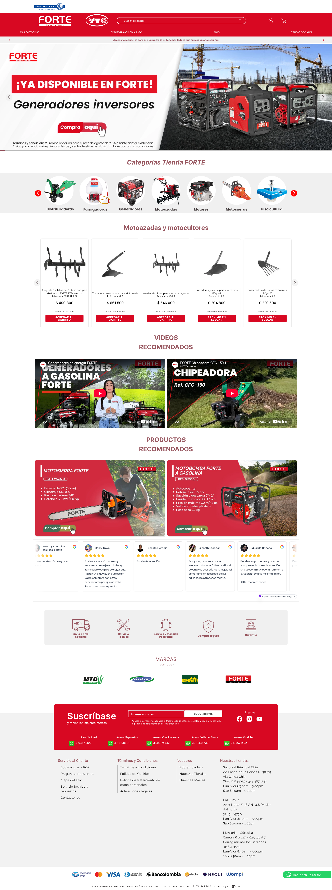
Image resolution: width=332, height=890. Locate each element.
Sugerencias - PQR (75, 767)
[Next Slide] (323, 40)
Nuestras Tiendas (192, 773)
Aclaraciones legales (136, 791)
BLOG (217, 32)
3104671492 (83, 743)
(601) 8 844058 (234, 781)
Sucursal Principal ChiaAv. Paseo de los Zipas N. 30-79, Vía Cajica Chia (247, 771)
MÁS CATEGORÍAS (29, 32)
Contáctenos (70, 797)
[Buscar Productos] (241, 20)
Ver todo (166, 664)
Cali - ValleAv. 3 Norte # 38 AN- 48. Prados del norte (247, 804)
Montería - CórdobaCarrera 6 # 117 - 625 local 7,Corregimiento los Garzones (244, 837)
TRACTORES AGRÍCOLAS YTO (126, 32)
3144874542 (161, 743)
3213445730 (200, 743)
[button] (166, 150)
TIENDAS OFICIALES (301, 32)
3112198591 (122, 743)
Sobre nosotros (191, 767)
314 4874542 (257, 781)
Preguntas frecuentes (77, 773)
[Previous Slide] (10, 40)
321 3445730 (232, 814)
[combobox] (183, 20)
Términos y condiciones (138, 767)
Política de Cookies (135, 773)
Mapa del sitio (71, 780)
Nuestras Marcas (192, 780)
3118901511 (231, 846)
